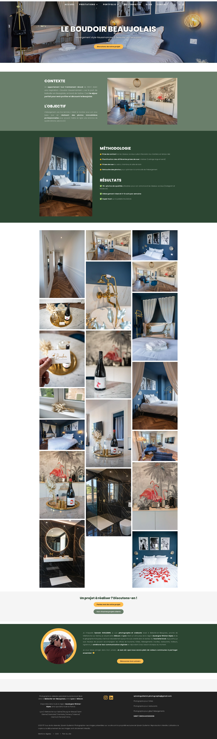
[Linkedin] (111, 697)
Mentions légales (44, 734)
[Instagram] (105, 697)
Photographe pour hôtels (143, 701)
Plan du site (66, 734)
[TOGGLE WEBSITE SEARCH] (173, 4)
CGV (57, 734)
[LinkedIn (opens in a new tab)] (183, 4)
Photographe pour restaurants (145, 706)
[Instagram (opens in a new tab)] (179, 4)
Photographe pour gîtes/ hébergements (149, 711)
